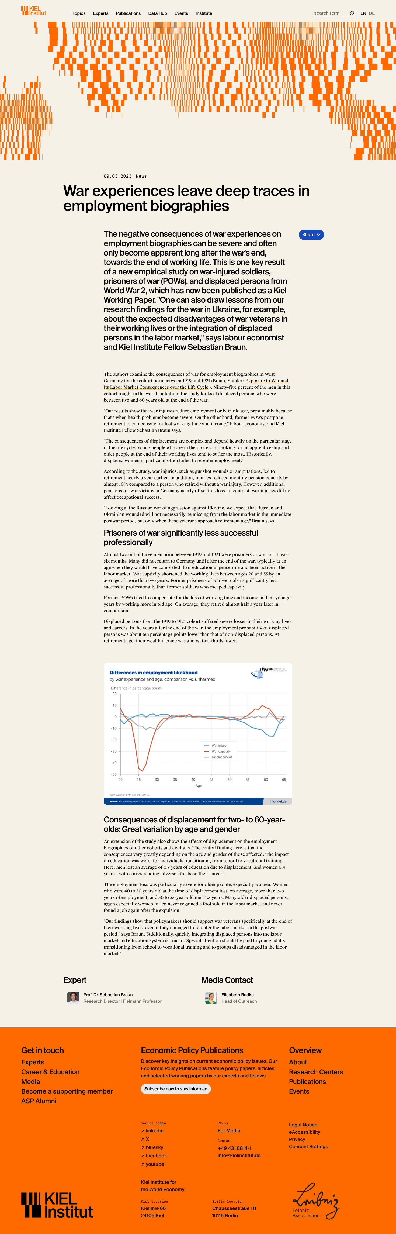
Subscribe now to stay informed (175, 1089)
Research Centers (316, 1072)
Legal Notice (303, 1125)
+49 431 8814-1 (234, 1148)
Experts (32, 1062)
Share (308, 234)
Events (299, 1091)
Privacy (297, 1139)
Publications (307, 1082)
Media (30, 1082)
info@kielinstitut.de (239, 1155)
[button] (79, 13)
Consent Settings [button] (308, 1146)
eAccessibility (304, 1132)
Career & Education (50, 1072)
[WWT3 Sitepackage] (41, 10)
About (298, 1062)
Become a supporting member (67, 1091)
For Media (229, 1131)
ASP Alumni (39, 1101)
